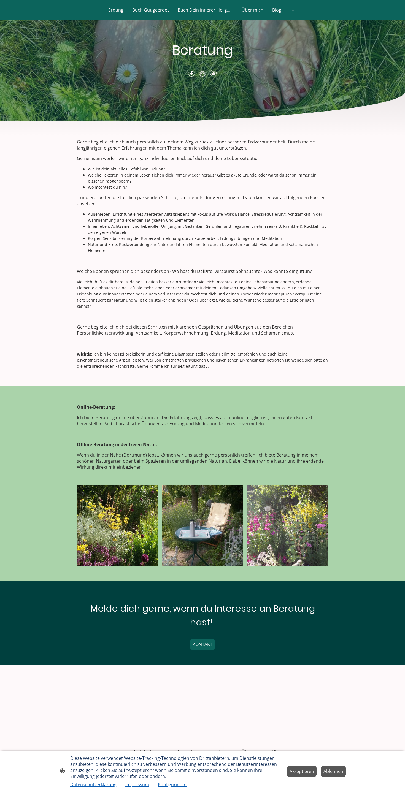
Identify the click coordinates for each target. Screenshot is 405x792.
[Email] (213, 73)
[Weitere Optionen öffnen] (292, 10)
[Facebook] (191, 73)
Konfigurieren (172, 785)
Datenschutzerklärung (93, 785)
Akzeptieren (302, 771)
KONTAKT (202, 644)
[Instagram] (202, 73)
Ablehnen (333, 771)
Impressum (137, 785)
